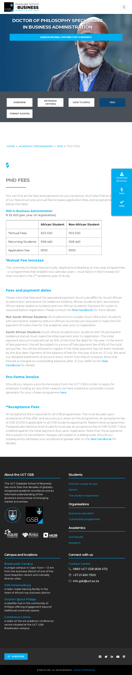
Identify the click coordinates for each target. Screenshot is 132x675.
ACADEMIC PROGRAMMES (36, 146)
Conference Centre (17, 617)
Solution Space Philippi (20, 599)
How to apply (81, 102)
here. (63, 392)
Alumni (73, 489)
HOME (11, 146)
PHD (60, 146)
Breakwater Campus (18, 563)
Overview (19, 102)
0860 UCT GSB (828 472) (90, 569)
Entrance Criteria (50, 102)
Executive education (81, 513)
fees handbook (82, 310)
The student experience (84, 495)
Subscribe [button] (18, 656)
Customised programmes (84, 519)
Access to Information (84, 670)
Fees (112, 102)
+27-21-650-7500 (84, 575)
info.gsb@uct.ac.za (86, 581)
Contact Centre (79, 563)
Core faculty (76, 537)
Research (74, 542)
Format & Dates (20, 113)
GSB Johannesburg (17, 585)
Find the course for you (83, 483)
